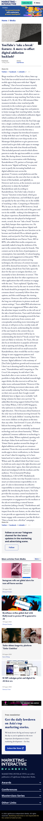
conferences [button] (9, 789)
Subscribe (27, 3)
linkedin (21, 72)
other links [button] (9, 802)
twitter (4, 72)
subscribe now (16, 749)
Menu (38, 3)
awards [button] (6, 782)
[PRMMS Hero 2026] (21, 11)
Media (13, 20)
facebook (12, 72)
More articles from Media (20, 559)
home (4, 20)
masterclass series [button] (13, 795)
